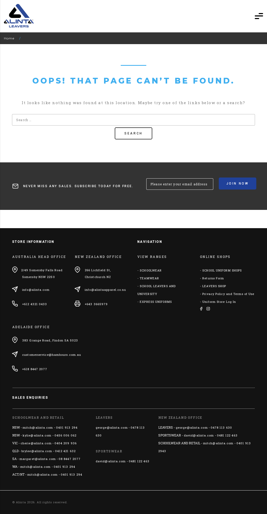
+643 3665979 (96, 304)
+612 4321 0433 (34, 304)
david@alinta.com (111, 461)
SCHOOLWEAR (151, 270)
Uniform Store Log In (219, 302)
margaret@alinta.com (38, 459)
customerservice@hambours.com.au (51, 355)
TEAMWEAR (149, 278)
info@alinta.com (36, 290)
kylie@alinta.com (37, 435)
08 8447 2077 (70, 459)
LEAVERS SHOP (214, 286)
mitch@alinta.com (38, 427)
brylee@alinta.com (36, 451)
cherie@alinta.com (36, 443)
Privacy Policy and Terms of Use (228, 294)
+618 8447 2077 (34, 369)
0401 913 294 (66, 427)
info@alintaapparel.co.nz (105, 290)
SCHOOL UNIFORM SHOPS (222, 270)
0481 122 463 (139, 461)
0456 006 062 (65, 435)
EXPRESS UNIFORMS (156, 302)
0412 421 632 (65, 451)
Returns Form (213, 278)
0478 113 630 (221, 427)
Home (9, 38)
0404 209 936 (65, 443)
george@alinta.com (112, 427)
